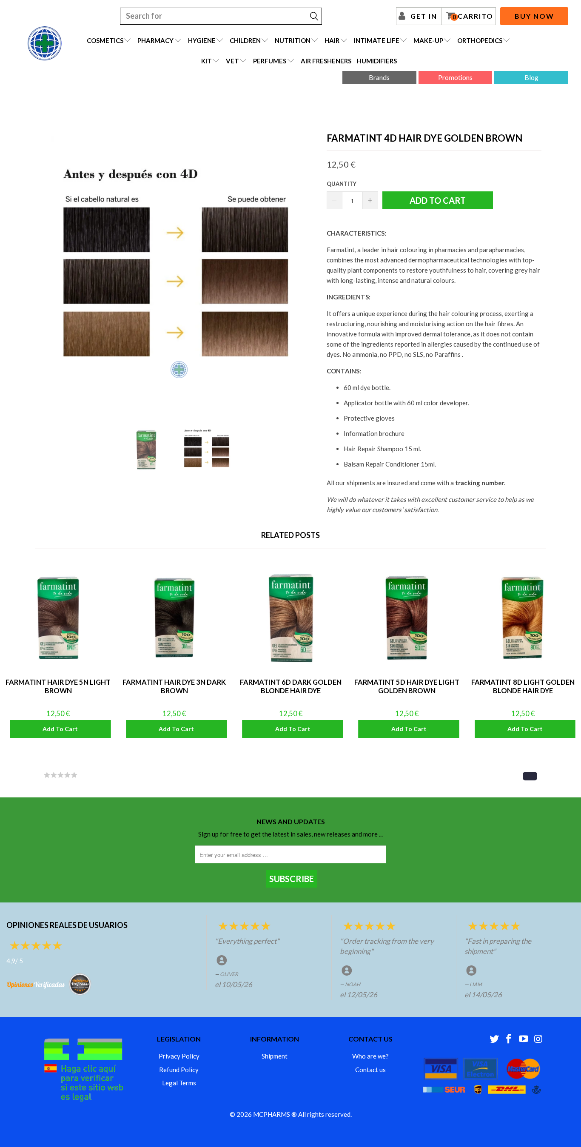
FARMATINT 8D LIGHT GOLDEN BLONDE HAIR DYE (523, 618)
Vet (232, 61)
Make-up (428, 40)
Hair (332, 40)
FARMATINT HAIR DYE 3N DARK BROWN (174, 618)
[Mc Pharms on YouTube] (524, 1039)
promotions (455, 77)
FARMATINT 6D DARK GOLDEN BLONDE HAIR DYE (290, 618)
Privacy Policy (179, 1056)
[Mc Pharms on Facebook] (509, 1039)
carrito (473, 16)
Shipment (275, 1056)
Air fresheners (326, 61)
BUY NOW (534, 16)
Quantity (341, 183)
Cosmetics (105, 40)
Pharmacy (155, 40)
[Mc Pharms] (45, 43)
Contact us (370, 1069)
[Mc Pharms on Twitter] (494, 1039)
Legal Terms (179, 1083)
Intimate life (376, 40)
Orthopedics (479, 40)
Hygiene (202, 40)
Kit (206, 61)
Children (245, 40)
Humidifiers (377, 61)
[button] (530, 776)
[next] (303, 270)
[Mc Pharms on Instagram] (538, 1039)
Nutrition (292, 40)
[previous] (54, 270)
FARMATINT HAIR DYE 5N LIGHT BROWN (58, 618)
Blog (531, 77)
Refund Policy (179, 1069)
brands (379, 77)
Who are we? (370, 1056)
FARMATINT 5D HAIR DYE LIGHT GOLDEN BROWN (407, 618)
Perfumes (269, 61)
